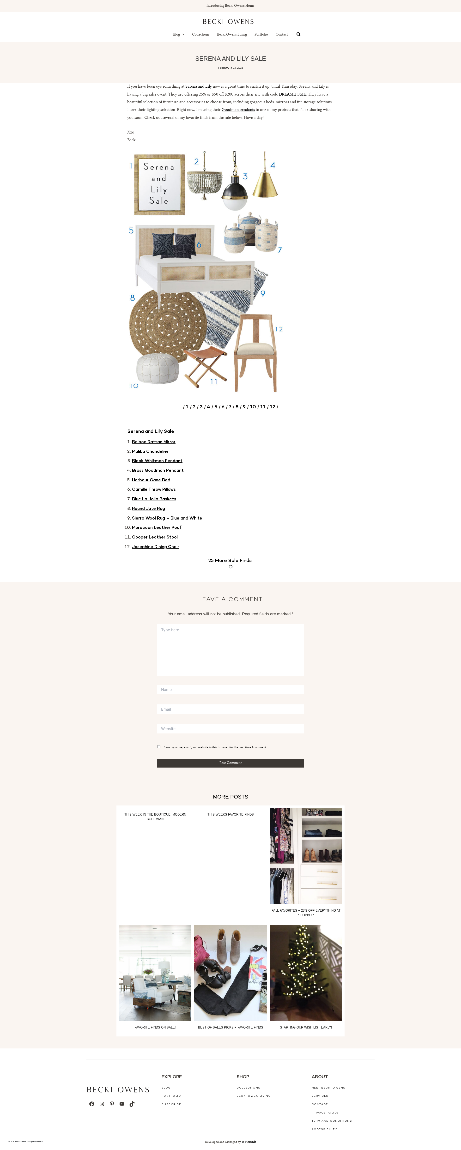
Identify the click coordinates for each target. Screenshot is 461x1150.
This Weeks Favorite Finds (230, 814)
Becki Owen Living (254, 1096)
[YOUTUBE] (122, 1104)
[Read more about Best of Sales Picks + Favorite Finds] (230, 973)
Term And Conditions (332, 1121)
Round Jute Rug (148, 509)
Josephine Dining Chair (155, 547)
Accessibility (324, 1129)
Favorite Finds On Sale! (155, 1027)
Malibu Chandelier (150, 451)
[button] (182, 35)
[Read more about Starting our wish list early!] (306, 973)
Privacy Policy (325, 1112)
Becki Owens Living (232, 35)
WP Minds (249, 1142)
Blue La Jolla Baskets (154, 499)
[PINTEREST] (112, 1104)
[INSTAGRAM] (102, 1104)
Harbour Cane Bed (151, 480)
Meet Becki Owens (329, 1087)
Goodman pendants (238, 110)
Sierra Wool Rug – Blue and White (167, 518)
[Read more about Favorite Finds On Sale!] (155, 973)
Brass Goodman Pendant (158, 470)
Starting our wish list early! (306, 1027)
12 (272, 407)
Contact (282, 35)
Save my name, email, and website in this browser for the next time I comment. (215, 747)
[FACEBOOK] (92, 1104)
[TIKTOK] (132, 1104)
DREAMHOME (292, 94)
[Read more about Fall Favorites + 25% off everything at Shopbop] (306, 856)
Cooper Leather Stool (155, 537)
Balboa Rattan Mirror (154, 442)
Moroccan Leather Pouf (157, 528)
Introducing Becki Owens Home (230, 6)
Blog (176, 35)
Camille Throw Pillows (154, 489)
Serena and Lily (198, 87)
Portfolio (261, 35)
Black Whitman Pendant (157, 461)
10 (253, 407)
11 (263, 407)
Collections (200, 35)
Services (320, 1096)
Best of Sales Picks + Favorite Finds (230, 1027)
